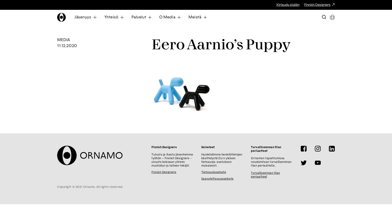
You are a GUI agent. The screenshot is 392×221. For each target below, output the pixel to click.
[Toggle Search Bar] (324, 17)
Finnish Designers (317, 5)
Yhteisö (111, 17)
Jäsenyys (82, 17)
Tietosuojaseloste (213, 172)
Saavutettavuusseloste (217, 178)
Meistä (194, 17)
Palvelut (138, 17)
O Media (167, 17)
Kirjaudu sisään (288, 5)
